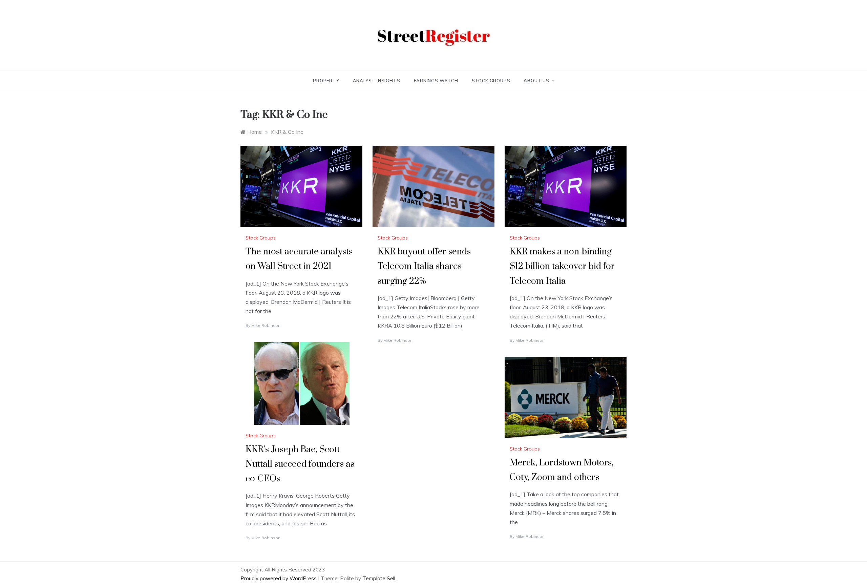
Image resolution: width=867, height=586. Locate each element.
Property (326, 80)
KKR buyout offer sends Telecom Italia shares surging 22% (424, 266)
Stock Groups (491, 80)
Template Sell (378, 578)
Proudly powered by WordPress (279, 578)
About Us (536, 80)
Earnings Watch (436, 80)
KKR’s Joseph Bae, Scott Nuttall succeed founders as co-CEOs (300, 464)
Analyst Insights (376, 80)
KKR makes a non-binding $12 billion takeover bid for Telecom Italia (562, 266)
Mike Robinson (265, 325)
